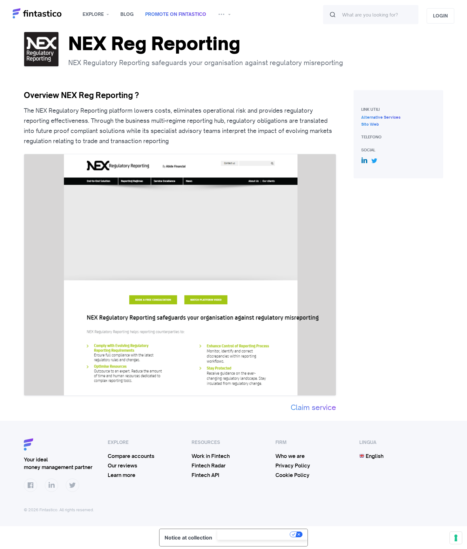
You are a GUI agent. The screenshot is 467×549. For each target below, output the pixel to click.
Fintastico (45, 13)
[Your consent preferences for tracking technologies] (456, 538)
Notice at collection (188, 537)
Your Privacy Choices (254, 534)
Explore (93, 14)
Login (440, 16)
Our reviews (122, 465)
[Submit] (333, 15)
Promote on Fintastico (175, 14)
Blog (127, 14)
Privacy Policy (292, 465)
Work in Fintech (211, 456)
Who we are (290, 456)
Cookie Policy (292, 475)
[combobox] (370, 14)
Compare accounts (131, 456)
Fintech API (205, 475)
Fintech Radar (209, 465)
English (373, 456)
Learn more (121, 475)
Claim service (313, 407)
